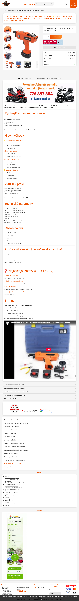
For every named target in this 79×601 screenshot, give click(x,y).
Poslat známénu (54, 78)
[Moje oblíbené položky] (66, 4)
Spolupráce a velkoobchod (11, 490)
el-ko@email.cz (40, 587)
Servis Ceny (8, 481)
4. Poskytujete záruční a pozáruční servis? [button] (14, 395)
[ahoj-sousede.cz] (15, 578)
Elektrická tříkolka (9, 436)
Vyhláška (7, 497)
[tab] (20, 78)
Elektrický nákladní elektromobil (14, 443)
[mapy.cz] (60, 412)
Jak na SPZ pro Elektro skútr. (12, 492)
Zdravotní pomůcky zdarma (11, 486)
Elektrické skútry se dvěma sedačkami (16, 423)
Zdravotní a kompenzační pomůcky (15, 447)
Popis (20, 78)
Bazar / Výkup (8, 499)
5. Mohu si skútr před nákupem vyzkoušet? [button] (14, 398)
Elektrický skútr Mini (10, 433)
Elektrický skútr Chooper (11, 426)
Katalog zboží (5, 588)
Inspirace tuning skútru (10, 503)
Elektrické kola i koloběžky (12, 453)
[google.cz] (45, 412)
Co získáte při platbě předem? (12, 489)
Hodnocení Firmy (9, 500)
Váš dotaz (29, 78)
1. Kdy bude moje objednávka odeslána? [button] (13, 384)
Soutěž (6, 494)
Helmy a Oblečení (9, 467)
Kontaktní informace (6, 593)
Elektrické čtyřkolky (10, 440)
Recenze (7, 476)
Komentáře (40, 78)
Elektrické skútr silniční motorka (14, 430)
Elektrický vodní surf (10, 457)
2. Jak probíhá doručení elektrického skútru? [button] (14, 388)
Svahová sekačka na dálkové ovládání (16, 450)
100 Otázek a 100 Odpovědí (12, 478)
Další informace (73, 596)
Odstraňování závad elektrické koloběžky (15, 482)
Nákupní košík (5, 590)
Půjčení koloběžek (9, 495)
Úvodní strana (5, 587)
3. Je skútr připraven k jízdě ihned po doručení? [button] (15, 391)
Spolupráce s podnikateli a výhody (13, 487)
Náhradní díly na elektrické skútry (14, 460)
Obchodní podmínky (6, 591)
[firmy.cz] (14, 412)
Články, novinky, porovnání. (11, 479)
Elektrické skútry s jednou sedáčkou (15, 420)
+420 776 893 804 (29, 4)
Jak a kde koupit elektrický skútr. (13, 484)
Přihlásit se (59, 4)
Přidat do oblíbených (60, 47)
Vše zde (7, 505)
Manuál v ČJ (8, 502)
